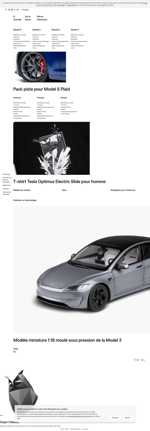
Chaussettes (17, 118)
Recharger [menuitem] (6, 174)
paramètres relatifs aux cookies (79, 416)
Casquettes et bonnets (21, 116)
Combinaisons (66, 107)
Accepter (115, 417)
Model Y (75, 29)
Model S (17, 29)
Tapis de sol (17, 43)
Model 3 (37, 29)
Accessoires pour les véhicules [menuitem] (7, 180)
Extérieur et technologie (24, 200)
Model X (56, 29)
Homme (17, 97)
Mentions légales (75, 429)
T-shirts (16, 105)
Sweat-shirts (17, 111)
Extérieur (16, 39)
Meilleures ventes (19, 35)
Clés (15, 48)
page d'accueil (23, 426)
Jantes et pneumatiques (21, 41)
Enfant (64, 97)
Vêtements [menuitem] (6, 185)
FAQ (43, 426)
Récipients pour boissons (123, 190)
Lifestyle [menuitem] (6, 189)
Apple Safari (71, 5)
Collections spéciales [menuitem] (7, 193)
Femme (40, 97)
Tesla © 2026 (64, 429)
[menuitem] (137, 360)
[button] (135, 359)
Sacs (64, 190)
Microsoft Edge (59, 5)
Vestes (15, 114)
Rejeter (127, 417)
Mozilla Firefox (48, 5)
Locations (85, 429)
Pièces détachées (19, 46)
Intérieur (16, 37)
